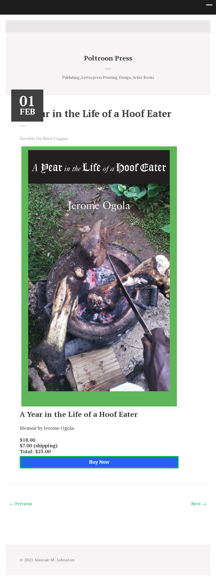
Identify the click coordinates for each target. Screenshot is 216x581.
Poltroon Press (108, 57)
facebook (108, 26)
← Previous (21, 503)
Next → (198, 503)
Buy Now (99, 462)
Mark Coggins (55, 138)
